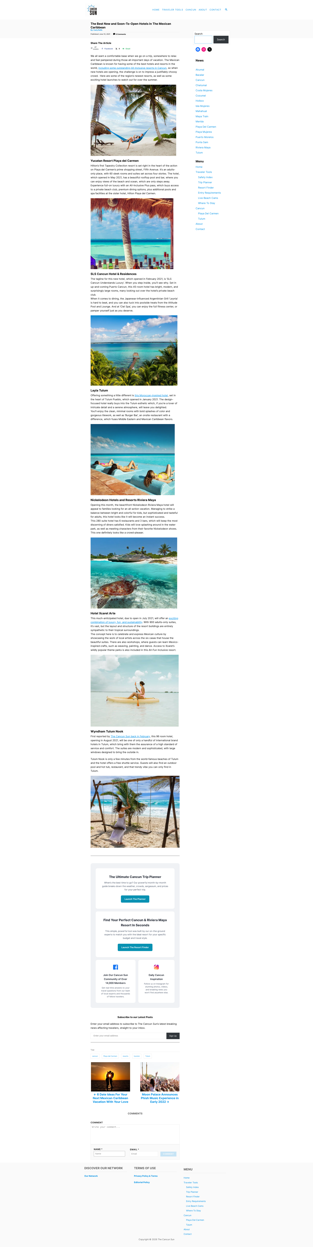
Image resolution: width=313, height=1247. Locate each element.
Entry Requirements (209, 192)
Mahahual (201, 111)
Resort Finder (206, 187)
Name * (98, 1149)
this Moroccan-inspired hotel (151, 395)
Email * (134, 1149)
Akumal (200, 69)
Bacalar (200, 74)
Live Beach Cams (208, 198)
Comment (97, 1122)
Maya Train (202, 116)
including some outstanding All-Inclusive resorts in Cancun (132, 67)
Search (199, 33)
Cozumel (201, 95)
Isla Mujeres (202, 106)
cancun (95, 1056)
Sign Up (173, 1036)
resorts (125, 1056)
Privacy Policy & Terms (146, 1176)
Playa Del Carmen (206, 126)
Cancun (200, 80)
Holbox (200, 100)
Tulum (147, 1056)
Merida (200, 121)
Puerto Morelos (204, 137)
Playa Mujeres (204, 131)
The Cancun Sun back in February (130, 736)
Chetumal (201, 85)
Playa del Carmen (110, 1056)
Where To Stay (206, 203)
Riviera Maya (203, 147)
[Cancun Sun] (105, 10)
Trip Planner (205, 182)
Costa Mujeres (204, 90)
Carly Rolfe (98, 30)
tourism (137, 1056)
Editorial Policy (142, 1182)
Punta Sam (202, 142)
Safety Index (205, 177)
